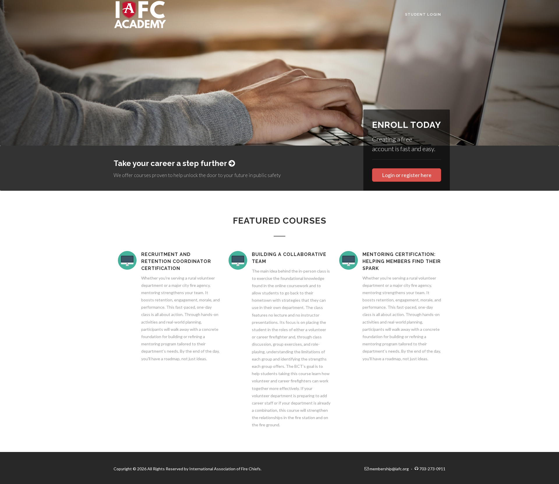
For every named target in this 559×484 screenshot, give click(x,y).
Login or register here (406, 175)
